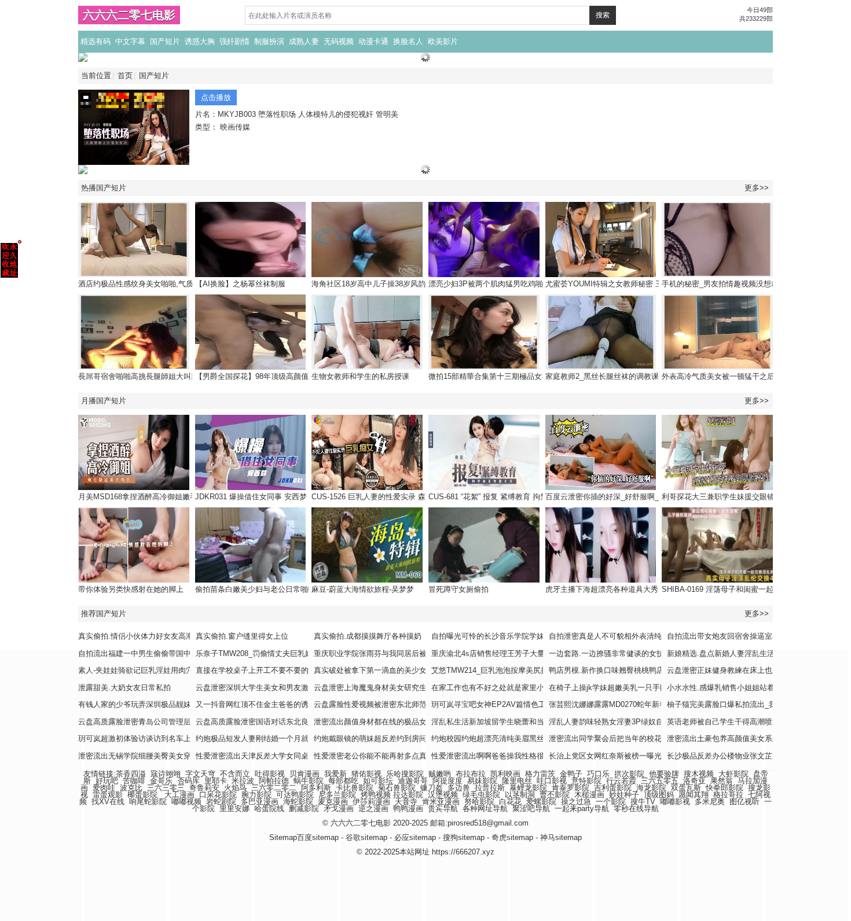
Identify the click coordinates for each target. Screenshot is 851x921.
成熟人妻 (304, 41)
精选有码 (95, 41)
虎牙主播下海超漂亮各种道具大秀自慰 (609, 589)
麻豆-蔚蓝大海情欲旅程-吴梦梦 (362, 589)
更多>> (756, 187)
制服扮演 (269, 41)
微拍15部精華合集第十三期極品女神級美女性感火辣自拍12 (526, 376)
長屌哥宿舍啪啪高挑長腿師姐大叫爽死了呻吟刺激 (161, 376)
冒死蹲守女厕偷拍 (458, 589)
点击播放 (216, 97)
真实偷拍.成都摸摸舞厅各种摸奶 (367, 636)
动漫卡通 (373, 41)
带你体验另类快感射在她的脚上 (131, 589)
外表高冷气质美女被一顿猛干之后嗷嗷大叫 (733, 376)
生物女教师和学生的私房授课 (360, 376)
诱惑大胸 (200, 41)
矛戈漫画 (339, 808)
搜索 (603, 15)
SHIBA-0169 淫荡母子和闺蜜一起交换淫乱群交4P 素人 (753, 589)
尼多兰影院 (337, 794)
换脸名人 (408, 41)
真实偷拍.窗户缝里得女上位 (242, 636)
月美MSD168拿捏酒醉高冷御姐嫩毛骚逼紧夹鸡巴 (160, 496)
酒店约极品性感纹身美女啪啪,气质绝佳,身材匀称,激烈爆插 (175, 283)
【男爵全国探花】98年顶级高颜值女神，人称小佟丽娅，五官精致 (304, 376)
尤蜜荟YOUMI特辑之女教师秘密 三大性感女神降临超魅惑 (641, 283)
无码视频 (339, 41)
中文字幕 (130, 41)
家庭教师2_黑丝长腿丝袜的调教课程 (605, 376)
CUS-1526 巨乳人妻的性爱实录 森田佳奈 (379, 496)
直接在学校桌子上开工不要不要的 (252, 670)
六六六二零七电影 (129, 15)
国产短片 (165, 41)
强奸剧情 (234, 41)
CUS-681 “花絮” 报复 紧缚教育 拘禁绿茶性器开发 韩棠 (519, 496)
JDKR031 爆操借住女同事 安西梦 (251, 496)
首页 (125, 75)
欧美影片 (443, 41)
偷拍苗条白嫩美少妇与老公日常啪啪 (255, 589)
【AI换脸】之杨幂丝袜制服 (240, 283)
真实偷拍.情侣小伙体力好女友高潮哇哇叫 (147, 636)
